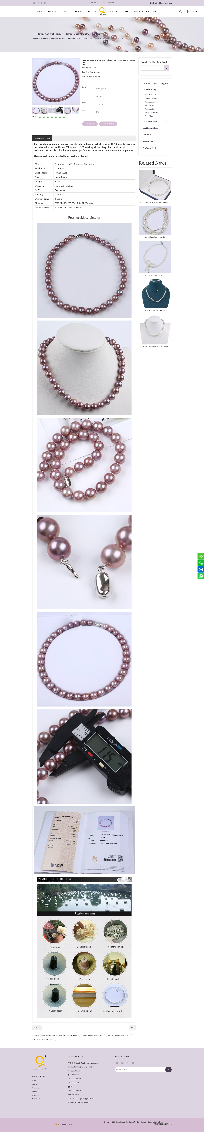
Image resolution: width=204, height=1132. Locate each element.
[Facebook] (44, 2)
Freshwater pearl (150, 121)
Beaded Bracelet (151, 98)
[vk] (37, 2)
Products (52, 11)
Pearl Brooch (150, 102)
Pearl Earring (150, 105)
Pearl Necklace (150, 95)
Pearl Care (91, 11)
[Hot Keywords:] (166, 67)
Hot (65, 11)
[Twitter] (128, 1063)
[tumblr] (41, 2)
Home (39, 11)
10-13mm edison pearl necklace (44, 1035)
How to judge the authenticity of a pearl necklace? (155, 202)
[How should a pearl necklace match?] (155, 293)
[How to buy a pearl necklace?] (155, 257)
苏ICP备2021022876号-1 (163, 1124)
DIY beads (147, 135)
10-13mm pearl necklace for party (119, 1035)
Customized (78, 11)
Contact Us (151, 11)
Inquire (91, 124)
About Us (138, 11)
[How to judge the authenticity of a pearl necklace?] (155, 185)
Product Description (42, 138)
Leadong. (159, 1122)
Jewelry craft (148, 141)
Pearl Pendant (150, 109)
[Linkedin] (33, 2)
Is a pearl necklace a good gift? (155, 237)
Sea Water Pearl (149, 148)
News (125, 11)
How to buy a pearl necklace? (155, 275)
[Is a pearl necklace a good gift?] (155, 220)
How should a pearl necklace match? (155, 310)
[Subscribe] (168, 1069)
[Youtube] (133, 1063)
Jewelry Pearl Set (151, 112)
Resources (113, 11)
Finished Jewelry (149, 90)
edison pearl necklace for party (93, 1035)
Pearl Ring (149, 116)
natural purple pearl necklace (69, 1035)
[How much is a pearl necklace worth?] (155, 329)
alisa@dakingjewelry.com (85, 1099)
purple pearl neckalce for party (44, 1039)
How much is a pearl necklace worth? (155, 347)
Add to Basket (108, 124)
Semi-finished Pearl (150, 128)
